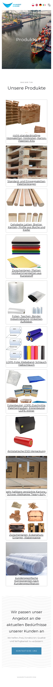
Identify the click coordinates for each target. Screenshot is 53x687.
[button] (49, 5)
